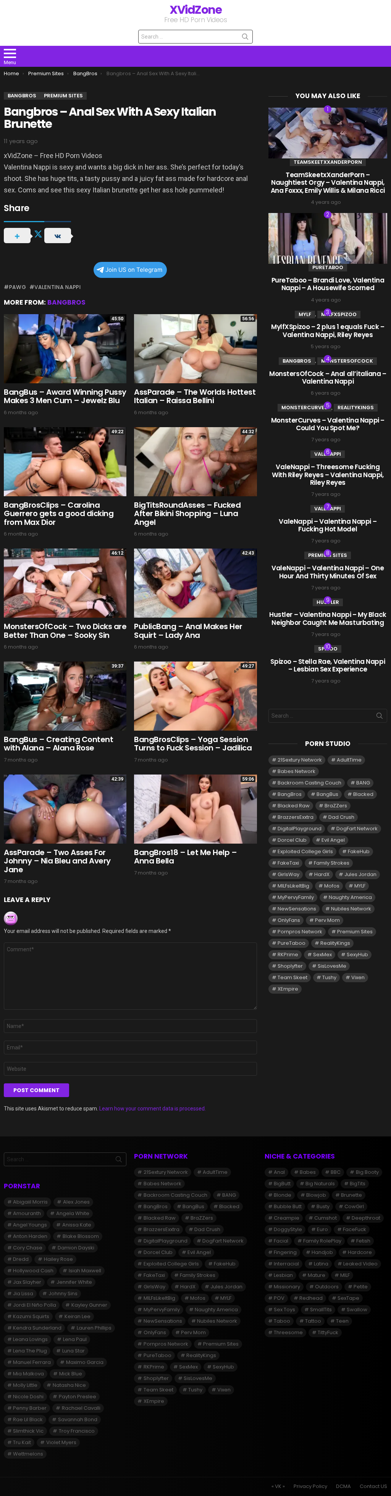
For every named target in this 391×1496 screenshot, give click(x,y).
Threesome (288, 1332)
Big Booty (367, 1172)
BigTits (357, 1183)
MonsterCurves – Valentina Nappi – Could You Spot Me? (328, 424)
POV (279, 1298)
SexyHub (357, 954)
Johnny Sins (63, 1293)
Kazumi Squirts (31, 1316)
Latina (321, 1263)
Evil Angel (333, 840)
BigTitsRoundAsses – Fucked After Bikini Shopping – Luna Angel (187, 514)
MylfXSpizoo (339, 314)
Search (245, 38)
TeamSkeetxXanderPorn (328, 162)
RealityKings (356, 407)
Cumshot (325, 1218)
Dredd (21, 1259)
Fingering (285, 1252)
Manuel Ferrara (32, 1362)
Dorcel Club (292, 840)
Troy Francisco (77, 1431)
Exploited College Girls (305, 851)
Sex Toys (284, 1309)
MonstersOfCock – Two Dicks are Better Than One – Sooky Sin (65, 631)
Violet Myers (61, 1442)
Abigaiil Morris (30, 1202)
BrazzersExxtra (295, 817)
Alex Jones (76, 1202)
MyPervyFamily (296, 897)
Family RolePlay (322, 1240)
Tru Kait (22, 1442)
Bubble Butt (288, 1206)
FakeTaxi (288, 863)
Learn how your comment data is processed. (152, 1108)
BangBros (66, 302)
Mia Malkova (28, 1373)
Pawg (17, 287)
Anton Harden (30, 1236)
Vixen (358, 977)
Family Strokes (331, 863)
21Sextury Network (300, 759)
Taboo (282, 1321)
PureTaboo (327, 267)
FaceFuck (354, 1229)
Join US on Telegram (133, 269)
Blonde (282, 1195)
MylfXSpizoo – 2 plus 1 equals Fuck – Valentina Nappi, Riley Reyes (328, 330)
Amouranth (27, 1213)
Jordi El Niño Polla (34, 1305)
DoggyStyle (288, 1229)
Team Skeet (292, 977)
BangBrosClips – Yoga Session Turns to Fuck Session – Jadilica (193, 744)
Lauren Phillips (94, 1327)
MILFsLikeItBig (293, 885)
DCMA (343, 1486)
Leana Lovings (30, 1339)
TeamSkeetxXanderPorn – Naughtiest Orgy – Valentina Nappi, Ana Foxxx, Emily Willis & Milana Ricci (328, 182)
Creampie (286, 1218)
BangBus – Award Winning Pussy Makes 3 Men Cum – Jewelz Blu (65, 396)
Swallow (357, 1309)
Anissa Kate (76, 1224)
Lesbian (283, 1275)
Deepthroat (366, 1218)
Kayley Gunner (89, 1305)
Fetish (363, 1240)
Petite (361, 1286)
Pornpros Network (300, 931)
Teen (342, 1321)
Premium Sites (327, 555)
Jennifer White (74, 1282)
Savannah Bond (77, 1419)
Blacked (363, 794)
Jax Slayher (27, 1282)
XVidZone (195, 10)
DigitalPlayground (300, 828)
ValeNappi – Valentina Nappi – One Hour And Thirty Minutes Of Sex (327, 571)
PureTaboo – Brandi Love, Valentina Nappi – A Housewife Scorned (328, 284)
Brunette (351, 1195)
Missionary (287, 1286)
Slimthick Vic (28, 1431)
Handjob (322, 1252)
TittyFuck (328, 1332)
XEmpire (288, 988)
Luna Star (73, 1350)
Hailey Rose (58, 1259)
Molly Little (25, 1385)
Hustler (328, 602)
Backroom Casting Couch (309, 782)
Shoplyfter (290, 966)
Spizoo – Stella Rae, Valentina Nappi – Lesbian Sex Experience (327, 665)
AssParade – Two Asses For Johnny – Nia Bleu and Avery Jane (57, 861)
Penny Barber (30, 1408)
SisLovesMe (332, 966)
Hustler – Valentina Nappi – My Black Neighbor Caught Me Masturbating (327, 618)
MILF (345, 1275)
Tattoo (313, 1321)
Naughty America (350, 897)
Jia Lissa (23, 1293)
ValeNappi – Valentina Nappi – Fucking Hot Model (327, 525)
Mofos (331, 885)
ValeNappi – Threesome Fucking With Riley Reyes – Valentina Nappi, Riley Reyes (327, 474)
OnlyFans (289, 920)
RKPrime (288, 954)
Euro (322, 1229)
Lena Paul (75, 1339)
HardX (322, 874)
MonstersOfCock (347, 361)
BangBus (327, 794)
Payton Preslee (77, 1396)
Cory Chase (27, 1247)
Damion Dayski (76, 1247)
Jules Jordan (360, 874)
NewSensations (297, 908)
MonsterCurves (304, 407)
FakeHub (359, 851)
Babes (308, 1172)
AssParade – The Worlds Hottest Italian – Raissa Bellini (194, 396)
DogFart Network (357, 828)
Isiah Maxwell (85, 1270)
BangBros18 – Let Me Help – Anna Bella (185, 857)
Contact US (373, 1486)
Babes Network (296, 771)
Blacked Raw (294, 805)
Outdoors (327, 1286)
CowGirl (354, 1206)
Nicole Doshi (28, 1396)
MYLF (305, 314)
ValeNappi (327, 454)
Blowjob (316, 1195)
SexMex (322, 954)
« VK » (278, 1486)
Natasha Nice (69, 1385)
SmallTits (321, 1309)
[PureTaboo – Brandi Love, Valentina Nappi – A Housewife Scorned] (327, 238)
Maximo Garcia (84, 1362)
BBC (336, 1172)
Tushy (329, 977)
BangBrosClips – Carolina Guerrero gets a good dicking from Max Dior (58, 514)
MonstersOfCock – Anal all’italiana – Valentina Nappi (327, 377)
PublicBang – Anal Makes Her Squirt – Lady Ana (188, 631)
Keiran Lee (77, 1316)
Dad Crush (341, 817)
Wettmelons (28, 1453)
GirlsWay (288, 874)
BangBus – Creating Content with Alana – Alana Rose (58, 744)
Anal (279, 1172)
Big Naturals (320, 1183)
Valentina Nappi (57, 287)
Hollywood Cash (33, 1270)
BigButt (282, 1183)
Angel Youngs (30, 1224)
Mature (316, 1275)
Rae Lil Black (28, 1419)
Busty (323, 1206)
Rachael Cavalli (81, 1408)
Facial (281, 1240)
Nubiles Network (351, 908)
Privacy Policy (310, 1486)
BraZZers (336, 805)
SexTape (348, 1298)
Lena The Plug (30, 1350)
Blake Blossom (81, 1236)
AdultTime (349, 759)
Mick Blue (70, 1373)
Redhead (311, 1298)
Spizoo (328, 648)
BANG (363, 782)
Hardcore (360, 1252)
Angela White (72, 1213)
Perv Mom (327, 920)
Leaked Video (360, 1263)
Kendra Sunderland (37, 1327)
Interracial (286, 1263)
